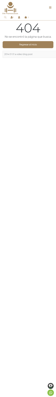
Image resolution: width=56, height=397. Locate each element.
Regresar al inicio (28, 44)
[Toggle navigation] (50, 8)
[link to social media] (50, 392)
